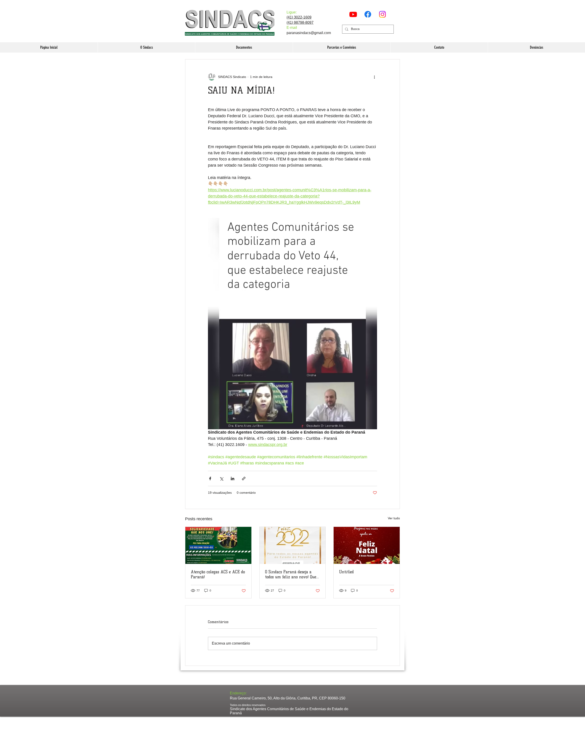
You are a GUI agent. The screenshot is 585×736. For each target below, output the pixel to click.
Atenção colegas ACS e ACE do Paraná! (218, 574)
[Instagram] (382, 14)
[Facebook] (367, 14)
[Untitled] (367, 545)
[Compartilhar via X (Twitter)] (221, 478)
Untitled (346, 571)
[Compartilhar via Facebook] (210, 478)
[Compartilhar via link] (244, 478)
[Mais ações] (374, 77)
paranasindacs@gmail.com (309, 33)
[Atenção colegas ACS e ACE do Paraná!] (218, 545)
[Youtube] (353, 14)
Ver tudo (394, 518)
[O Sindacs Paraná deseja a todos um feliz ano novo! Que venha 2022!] (293, 545)
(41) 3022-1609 (299, 17)
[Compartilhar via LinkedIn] (232, 478)
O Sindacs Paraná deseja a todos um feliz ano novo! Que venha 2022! (290, 574)
